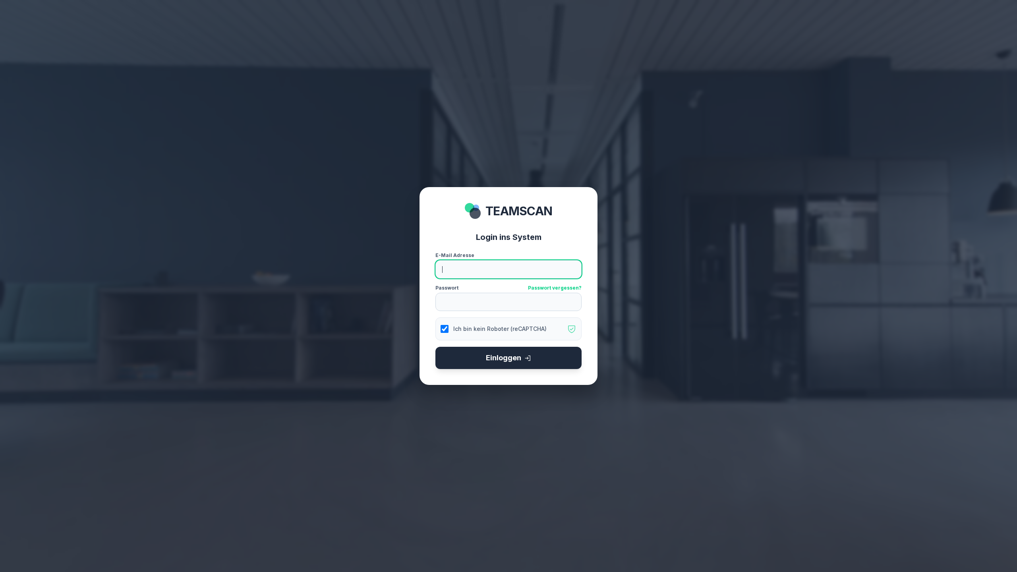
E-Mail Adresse (454, 255)
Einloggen (503, 358)
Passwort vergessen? (555, 288)
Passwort (446, 288)
